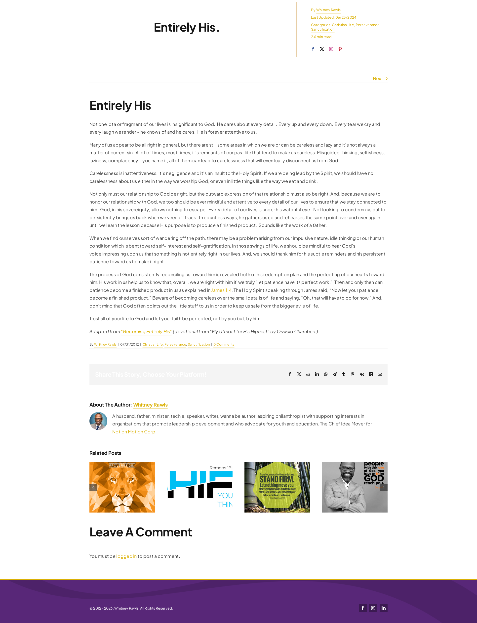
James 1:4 (221, 290)
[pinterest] (340, 49)
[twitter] (322, 49)
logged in (126, 556)
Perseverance (368, 24)
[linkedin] (384, 608)
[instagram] (331, 49)
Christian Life (343, 24)
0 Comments (224, 344)
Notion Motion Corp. (134, 431)
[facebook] (313, 49)
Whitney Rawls (328, 9)
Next (378, 78)
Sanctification (323, 29)
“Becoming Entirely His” (146, 331)
